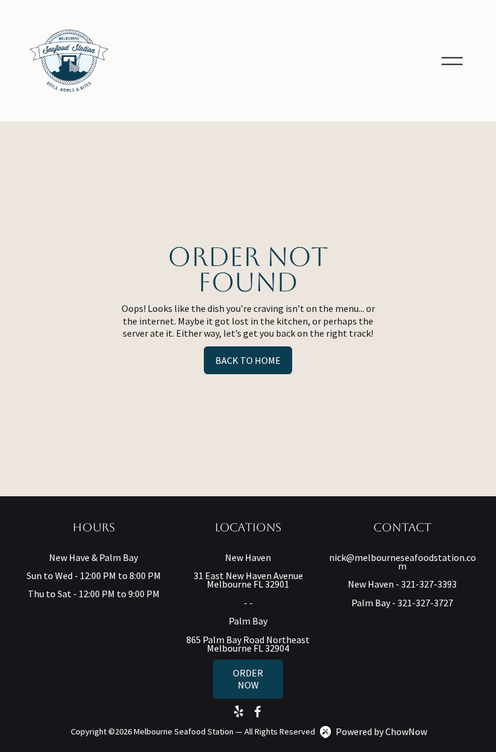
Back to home (248, 360)
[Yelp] (238, 711)
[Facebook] (258, 711)
